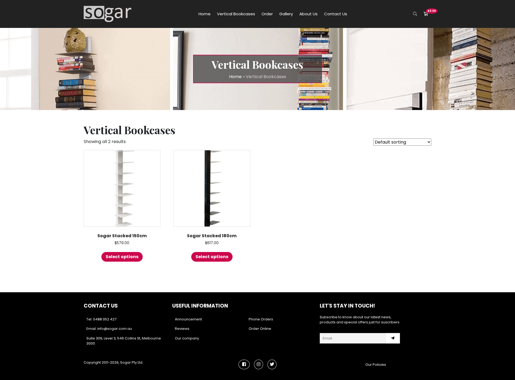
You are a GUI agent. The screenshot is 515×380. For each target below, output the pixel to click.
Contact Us (335, 14)
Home (204, 14)
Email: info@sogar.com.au (109, 328)
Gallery (286, 14)
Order (267, 14)
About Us (308, 14)
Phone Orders (261, 319)
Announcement (188, 319)
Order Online (260, 328)
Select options (122, 257)
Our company (187, 338)
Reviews (182, 328)
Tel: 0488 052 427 (101, 319)
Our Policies (375, 364)
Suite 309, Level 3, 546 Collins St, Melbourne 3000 (123, 341)
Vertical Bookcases (236, 14)
